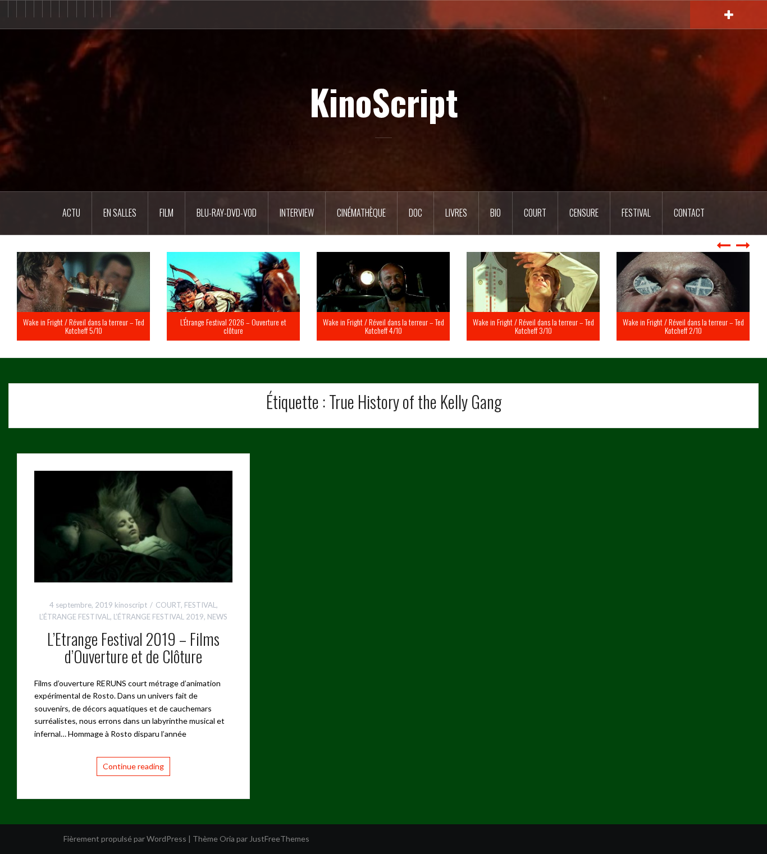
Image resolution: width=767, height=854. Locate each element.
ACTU (71, 212)
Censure (584, 212)
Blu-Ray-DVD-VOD (227, 212)
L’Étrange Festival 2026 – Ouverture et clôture (366, 326)
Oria (227, 838)
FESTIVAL (200, 604)
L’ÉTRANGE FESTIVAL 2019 (158, 616)
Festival (636, 212)
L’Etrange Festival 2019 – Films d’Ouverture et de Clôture (133, 647)
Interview (297, 212)
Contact (689, 212)
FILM (166, 212)
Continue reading (133, 766)
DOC (415, 212)
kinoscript (131, 604)
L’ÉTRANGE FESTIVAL (74, 616)
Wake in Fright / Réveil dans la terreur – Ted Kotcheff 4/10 (516, 326)
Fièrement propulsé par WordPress (124, 838)
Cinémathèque (361, 212)
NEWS (217, 616)
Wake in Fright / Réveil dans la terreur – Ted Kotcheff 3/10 (666, 326)
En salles (119, 212)
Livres (456, 212)
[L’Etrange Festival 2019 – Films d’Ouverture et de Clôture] (133, 525)
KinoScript (383, 101)
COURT (168, 604)
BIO (495, 212)
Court (535, 212)
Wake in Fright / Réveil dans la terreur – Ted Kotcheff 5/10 (216, 326)
